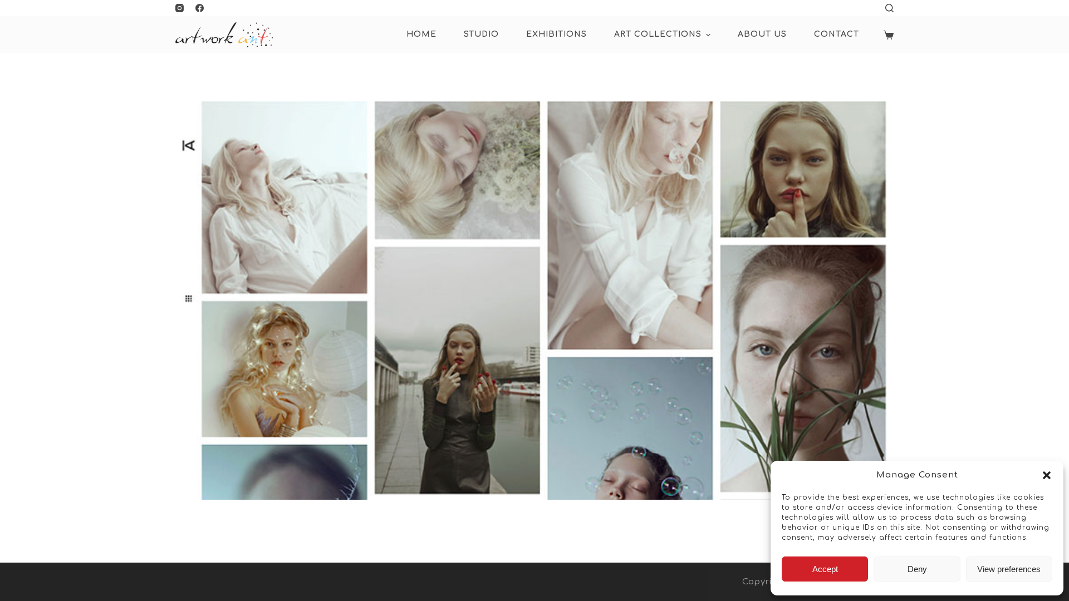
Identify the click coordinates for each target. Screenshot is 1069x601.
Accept (825, 569)
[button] (1046, 475)
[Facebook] (199, 8)
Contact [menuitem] (836, 34)
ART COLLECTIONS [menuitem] (658, 34)
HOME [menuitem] (421, 34)
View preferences (1009, 569)
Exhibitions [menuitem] (556, 34)
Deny (917, 569)
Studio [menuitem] (481, 34)
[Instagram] (179, 8)
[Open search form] (889, 8)
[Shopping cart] (889, 35)
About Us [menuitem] (762, 34)
